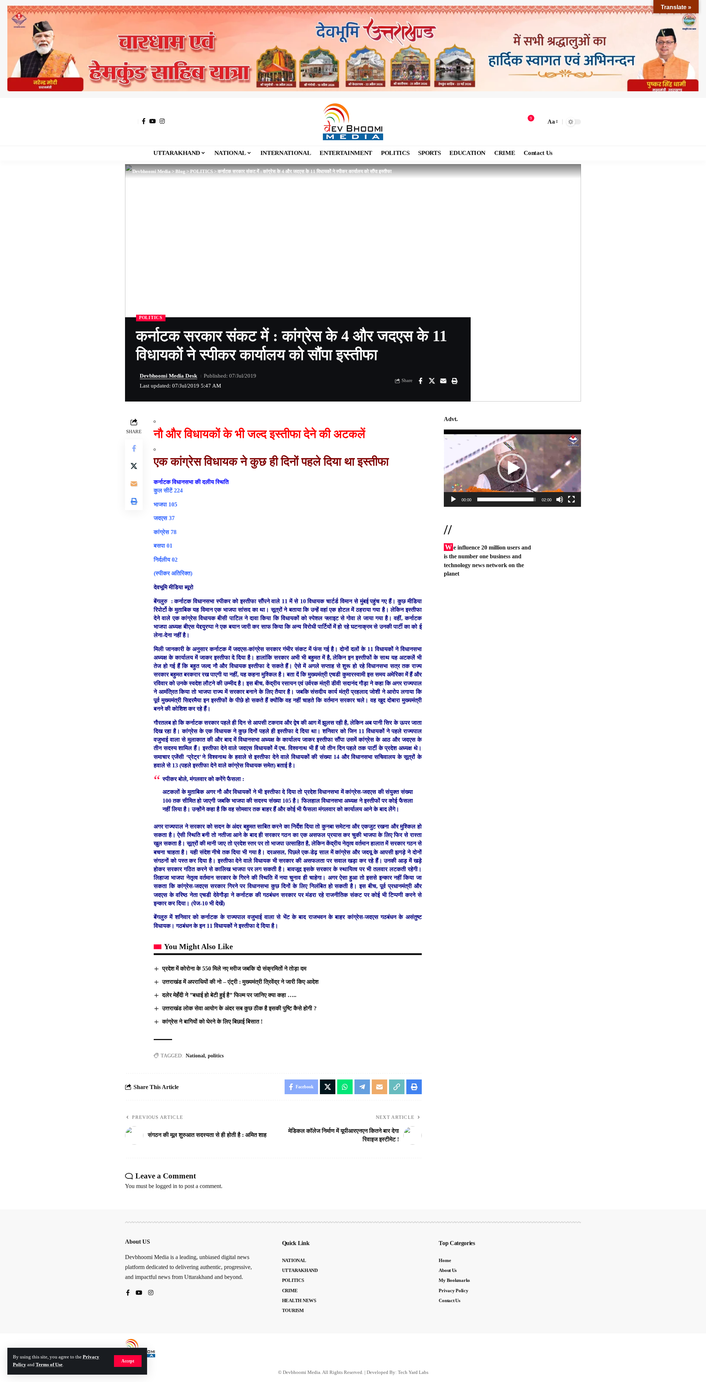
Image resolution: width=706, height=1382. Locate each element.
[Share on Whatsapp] (345, 1086)
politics (216, 1055)
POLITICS (151, 317)
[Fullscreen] (571, 499)
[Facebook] (143, 121)
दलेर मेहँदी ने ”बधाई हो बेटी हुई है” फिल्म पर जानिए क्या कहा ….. (229, 995)
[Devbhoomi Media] (353, 121)
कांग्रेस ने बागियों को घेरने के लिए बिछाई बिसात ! (212, 1021)
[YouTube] (152, 121)
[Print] (454, 381)
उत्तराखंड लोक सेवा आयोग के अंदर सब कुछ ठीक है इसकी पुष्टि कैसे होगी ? (239, 1008)
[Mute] (559, 499)
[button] (128, 1361)
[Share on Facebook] (420, 381)
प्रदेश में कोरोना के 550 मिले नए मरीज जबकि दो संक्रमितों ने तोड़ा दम (234, 968)
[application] (512, 468)
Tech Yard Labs (413, 1372)
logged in (166, 1186)
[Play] (453, 499)
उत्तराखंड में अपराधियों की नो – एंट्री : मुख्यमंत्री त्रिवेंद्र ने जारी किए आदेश (240, 982)
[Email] (443, 381)
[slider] (506, 499)
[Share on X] (432, 381)
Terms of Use (49, 1364)
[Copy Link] (396, 1086)
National (195, 1055)
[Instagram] (162, 121)
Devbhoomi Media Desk (168, 376)
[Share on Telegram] (362, 1086)
